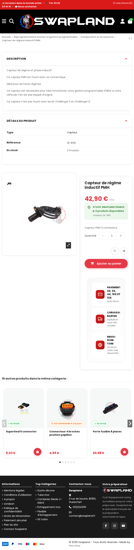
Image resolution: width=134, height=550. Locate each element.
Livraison (9, 504)
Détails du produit (21, 121)
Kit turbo (43, 519)
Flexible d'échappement (47, 513)
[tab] (67, 59)
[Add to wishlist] (115, 251)
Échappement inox (49, 507)
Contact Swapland (15, 529)
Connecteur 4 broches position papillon (64, 433)
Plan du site (11, 524)
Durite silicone (46, 490)
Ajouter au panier (109, 263)
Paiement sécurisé (15, 520)
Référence (14, 142)
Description (16, 59)
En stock (12, 150)
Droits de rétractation (17, 516)
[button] (60, 462)
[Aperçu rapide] (38, 402)
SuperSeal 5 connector (21, 431)
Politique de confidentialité (13, 510)
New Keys (74, 545)
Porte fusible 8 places (107, 431)
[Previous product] (130, 38)
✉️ (26, 6)
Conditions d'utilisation (18, 495)
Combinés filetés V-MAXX (50, 501)
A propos (9, 499)
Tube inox (43, 495)
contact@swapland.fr (82, 516)
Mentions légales (14, 490)
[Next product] (131, 38)
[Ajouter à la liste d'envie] (38, 394)
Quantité (90, 235)
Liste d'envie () (124, 3)
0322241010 (79, 507)
